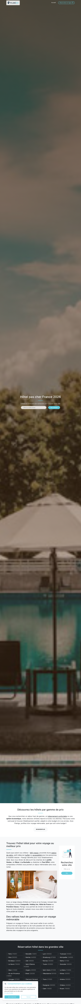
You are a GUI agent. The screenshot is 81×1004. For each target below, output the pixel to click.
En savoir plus (9, 993)
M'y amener (54, 407)
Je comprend (12, 997)
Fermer (29, 997)
